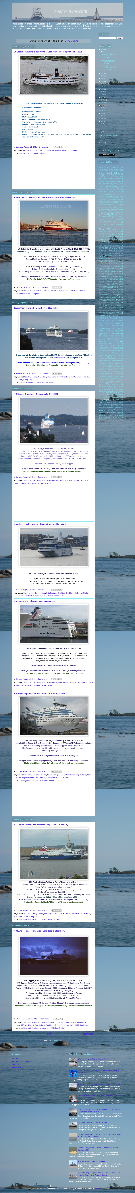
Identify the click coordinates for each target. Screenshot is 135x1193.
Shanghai (115, 368)
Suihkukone (117, 384)
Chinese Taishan (111, 204)
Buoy (121, 194)
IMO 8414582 (114, 257)
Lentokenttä (102, 283)
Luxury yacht (106, 286)
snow (119, 374)
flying (102, 231)
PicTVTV (15, 1058)
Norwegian (117, 327)
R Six (119, 347)
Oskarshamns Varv (30, 150)
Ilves (116, 253)
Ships (89, 775)
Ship (121, 368)
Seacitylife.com (109, 366)
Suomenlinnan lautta (22, 294)
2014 (102, 94)
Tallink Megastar (119, 399)
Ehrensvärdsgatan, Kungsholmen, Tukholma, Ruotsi (43, 1028)
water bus (113, 415)
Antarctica (113, 179)
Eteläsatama (103, 224)
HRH (121, 248)
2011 (102, 102)
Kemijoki (118, 273)
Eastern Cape (113, 219)
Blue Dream (112, 191)
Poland (101, 341)
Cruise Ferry (107, 212)
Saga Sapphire (112, 358)
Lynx (113, 286)
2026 (102, 49)
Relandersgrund (111, 350)
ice (114, 252)
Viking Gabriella (115, 409)
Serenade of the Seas (104, 368)
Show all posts (71, 41)
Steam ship (56, 150)
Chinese (103, 204)
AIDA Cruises (104, 176)
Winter (108, 417)
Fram (110, 231)
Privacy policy (103, 143)
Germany (120, 234)
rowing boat (111, 355)
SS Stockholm (45, 150)
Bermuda (120, 188)
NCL (108, 325)
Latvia (42, 593)
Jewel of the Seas (110, 271)
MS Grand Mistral (114, 312)
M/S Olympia (117, 287)
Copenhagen (104, 207)
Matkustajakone (116, 294)
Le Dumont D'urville (109, 281)
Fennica (101, 226)
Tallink (43, 483)
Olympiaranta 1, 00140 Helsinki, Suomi (38, 781)
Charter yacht (113, 202)
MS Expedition (115, 310)
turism (114, 402)
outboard (116, 336)
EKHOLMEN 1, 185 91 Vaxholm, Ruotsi (38, 383)
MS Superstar (117, 318)
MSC (109, 320)
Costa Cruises (116, 209)
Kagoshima (120, 271)
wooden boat (117, 417)
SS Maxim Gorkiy (105, 379)
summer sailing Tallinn (104, 386)
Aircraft (119, 176)
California (103, 196)
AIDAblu (113, 176)
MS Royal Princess (112, 317)
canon (110, 196)
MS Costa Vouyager (110, 307)
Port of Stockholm (72, 914)
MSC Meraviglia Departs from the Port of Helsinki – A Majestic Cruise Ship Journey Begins (99, 1174)
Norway (108, 327)
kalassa (102, 273)
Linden (108, 284)
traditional (111, 401)
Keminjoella (101, 274)
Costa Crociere (104, 209)
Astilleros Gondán (105, 183)
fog (106, 231)
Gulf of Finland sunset (105, 238)
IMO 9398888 (113, 266)
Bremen (119, 193)
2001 (116, 169)
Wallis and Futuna (115, 410)
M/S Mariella (53, 377)
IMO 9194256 (108, 261)
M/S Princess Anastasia (105, 289)
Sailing (119, 358)
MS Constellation (65, 377)
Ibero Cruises (108, 252)
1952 (115, 165)
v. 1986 (105, 407)
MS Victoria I (19, 685)
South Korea (119, 376)
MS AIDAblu (111, 299)
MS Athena (79, 1022)
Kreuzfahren (120, 274)
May (104, 52)
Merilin (107, 297)
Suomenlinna (109, 388)
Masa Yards (70, 775)
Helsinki (44, 267)
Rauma (23, 483)
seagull (118, 366)
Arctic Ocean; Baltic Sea (105, 181)
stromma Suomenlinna (105, 384)
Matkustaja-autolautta (104, 294)
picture (119, 340)
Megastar (120, 296)
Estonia (59, 683)
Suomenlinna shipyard (108, 391)
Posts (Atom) (59, 1040)
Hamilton (101, 239)
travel (100, 402)
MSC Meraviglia (113, 322)
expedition (118, 224)
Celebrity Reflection (110, 201)
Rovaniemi (101, 355)
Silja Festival (51, 593)
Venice (107, 409)
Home (48, 1034)
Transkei (119, 401)
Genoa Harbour (103, 234)
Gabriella (53, 291)
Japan (113, 270)
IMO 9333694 (61, 480)
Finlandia (114, 229)
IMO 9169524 (104, 260)
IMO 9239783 (104, 263)
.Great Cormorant (103, 165)
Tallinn (49, 685)
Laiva (69, 480)
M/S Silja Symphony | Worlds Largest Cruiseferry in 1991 (39, 693)
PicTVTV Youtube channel (22, 1061)
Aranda (119, 179)
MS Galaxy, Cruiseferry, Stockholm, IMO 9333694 (36, 394)
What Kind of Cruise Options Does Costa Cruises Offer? (109, 67)
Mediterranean (102, 296)
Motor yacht (102, 299)
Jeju (102, 271)
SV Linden (118, 396)
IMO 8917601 (70, 291)
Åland (111, 178)
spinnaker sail (119, 378)
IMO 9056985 (108, 258)
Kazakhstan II (110, 273)
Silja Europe (115, 371)
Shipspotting (120, 370)
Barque (100, 188)
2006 (25, 480)
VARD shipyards (119, 407)
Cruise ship (32, 377)
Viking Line (35, 294)
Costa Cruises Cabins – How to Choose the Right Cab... (109, 61)
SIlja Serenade (28, 778)
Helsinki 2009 (117, 242)
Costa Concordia (118, 207)
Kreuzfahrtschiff (105, 276)
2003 (25, 683)
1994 (100, 169)
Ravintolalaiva (109, 348)
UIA (118, 404)
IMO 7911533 (117, 255)
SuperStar (112, 394)
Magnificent (103, 291)
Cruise (100, 212)
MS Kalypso (115, 313)
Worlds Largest (62, 778)
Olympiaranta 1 (103, 333)
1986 (102, 124)
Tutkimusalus (112, 404)
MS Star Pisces (27, 1025)
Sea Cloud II (115, 365)
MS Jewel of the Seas (82, 377)
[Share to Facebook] (60, 147)
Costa (110, 207)
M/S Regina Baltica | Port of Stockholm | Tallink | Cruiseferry (41, 825)
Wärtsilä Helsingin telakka (113, 412)
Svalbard (101, 397)
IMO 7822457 (108, 255)
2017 (102, 87)
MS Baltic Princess (109, 304)
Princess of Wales (103, 347)
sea (109, 365)
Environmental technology (109, 221)
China (121, 202)
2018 (102, 84)
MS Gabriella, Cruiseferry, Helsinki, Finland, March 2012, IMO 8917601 (45, 197)
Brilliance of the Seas (113, 194)
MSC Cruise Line (116, 320)
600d (121, 175)
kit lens (113, 274)
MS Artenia (112, 300)
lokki (100, 286)
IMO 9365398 (102, 266)
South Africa (111, 376)
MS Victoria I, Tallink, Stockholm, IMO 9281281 (35, 601)
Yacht (111, 418)
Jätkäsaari (120, 270)
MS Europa (107, 310)
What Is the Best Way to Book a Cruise (93, 1059)
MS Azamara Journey (113, 302)
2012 (30, 291)
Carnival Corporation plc (107, 198)
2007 (102, 110)
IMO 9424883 (111, 268)
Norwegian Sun (109, 330)
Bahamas (108, 186)
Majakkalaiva (112, 291)
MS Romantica (87, 683)
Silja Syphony (40, 778)
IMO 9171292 (114, 260)
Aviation (114, 184)
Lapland (112, 279)
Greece (108, 236)
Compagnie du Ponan (117, 206)
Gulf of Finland (116, 236)
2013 (102, 97)
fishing (121, 229)
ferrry (106, 226)
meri (102, 297)
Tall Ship (115, 397)
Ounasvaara (109, 336)
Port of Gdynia (113, 341)
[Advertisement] (54, 172)
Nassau (118, 323)
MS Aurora (103, 302)
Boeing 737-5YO (103, 193)
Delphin (113, 216)
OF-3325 (117, 331)
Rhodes (116, 352)
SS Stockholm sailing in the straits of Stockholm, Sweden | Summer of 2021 (48, 52)
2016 (102, 89)
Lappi (119, 279)
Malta (119, 291)
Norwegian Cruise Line (106, 328)
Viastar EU (16, 1067)
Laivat (49, 775)
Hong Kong (59, 1022)
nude (116, 330)
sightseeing (103, 371)
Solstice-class (102, 376)
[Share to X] (58, 147)
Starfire (118, 381)
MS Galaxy (105, 312)
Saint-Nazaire (119, 363)
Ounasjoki (101, 336)
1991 (25, 1022)
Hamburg (118, 238)
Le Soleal (118, 281)
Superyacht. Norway (108, 396)
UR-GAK (119, 405)
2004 (102, 116)
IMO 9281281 (75, 683)
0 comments (44, 147)
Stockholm (66, 150)
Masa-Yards (69, 1022)
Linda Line (101, 284)
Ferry (110, 227)
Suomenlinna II (108, 389)
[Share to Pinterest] (62, 147)
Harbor (40, 914)
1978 (100, 167)
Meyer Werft (116, 297)
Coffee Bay (107, 206)
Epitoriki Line (102, 222)
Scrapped (103, 365)
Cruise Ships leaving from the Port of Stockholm (36, 308)
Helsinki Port (112, 244)
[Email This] (54, 147)
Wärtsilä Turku (103, 415)
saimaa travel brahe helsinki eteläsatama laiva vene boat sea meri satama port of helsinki (111, 362)
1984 (104, 167)
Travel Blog (107, 402)
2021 (102, 76)
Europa (112, 224)
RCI (115, 348)
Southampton (104, 378)
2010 (25, 377)
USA (100, 407)
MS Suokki (109, 318)
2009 (102, 108)
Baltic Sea (117, 186)
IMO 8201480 (103, 257)
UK (122, 404)
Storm (119, 383)
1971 (119, 165)
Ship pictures (81, 775)
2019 (102, 81)
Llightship (118, 284)
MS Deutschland (105, 309)
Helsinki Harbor (103, 244)
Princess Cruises (115, 345)
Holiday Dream (112, 245)
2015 (102, 92)
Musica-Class (109, 323)
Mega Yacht (112, 296)
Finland (46, 291)
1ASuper (111, 169)
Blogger (98, 1189)
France (116, 231)
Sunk (114, 386)
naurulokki (101, 325)
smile (113, 374)
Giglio (103, 236)
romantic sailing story (108, 353)
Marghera (101, 292)
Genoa (119, 233)
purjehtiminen (113, 347)
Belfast (106, 188)
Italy (107, 270)
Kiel (108, 274)
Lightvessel (118, 283)
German (111, 234)
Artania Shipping (118, 181)
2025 (102, 73)
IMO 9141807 (119, 258)
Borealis (112, 193)
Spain (111, 378)
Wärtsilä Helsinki (103, 414)
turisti (100, 404)
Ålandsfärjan (119, 178)
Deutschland (111, 218)
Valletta (111, 407)
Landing (106, 279)
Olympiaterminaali (117, 333)
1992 (25, 291)
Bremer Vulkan (102, 194)
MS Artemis (104, 300)
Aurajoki (115, 183)
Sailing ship (111, 360)
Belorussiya (112, 188)
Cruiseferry (37, 291)
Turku (49, 483)
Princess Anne (102, 345)
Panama (109, 338)
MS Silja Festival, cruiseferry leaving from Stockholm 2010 (40, 524)
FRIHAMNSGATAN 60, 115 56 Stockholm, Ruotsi (42, 919)
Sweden (74, 150)
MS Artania (119, 299)
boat (119, 191)
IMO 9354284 (117, 265)
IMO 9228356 (119, 261)
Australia (108, 184)
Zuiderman (116, 418)
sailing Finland (102, 360)
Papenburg (117, 338)
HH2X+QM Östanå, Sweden (34, 153)
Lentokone (110, 283)
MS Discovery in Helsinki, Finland (91, 1161)
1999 (105, 169)
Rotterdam (118, 353)
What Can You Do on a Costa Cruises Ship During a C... (109, 55)
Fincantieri (118, 226)
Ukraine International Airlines (108, 405)
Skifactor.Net (17, 1065)
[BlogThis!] (56, 147)
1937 (110, 165)
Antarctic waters (105, 179)
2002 (102, 118)
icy (112, 253)
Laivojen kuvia (78, 480)
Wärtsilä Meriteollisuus (79, 1025)
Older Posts (88, 1034)
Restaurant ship (108, 352)
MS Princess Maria (114, 315)
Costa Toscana (115, 211)
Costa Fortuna (103, 211)
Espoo (110, 222)
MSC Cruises (102, 322)
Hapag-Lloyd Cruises (112, 239)
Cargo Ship (118, 196)
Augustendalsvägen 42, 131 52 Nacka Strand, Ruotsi (44, 596)
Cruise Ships (117, 214)
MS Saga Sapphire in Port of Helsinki (92, 1123)
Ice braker (120, 252)
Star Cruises (40, 1025)
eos (119, 221)
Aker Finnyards (39, 480)
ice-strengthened (105, 253)
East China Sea (103, 219)
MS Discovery (115, 309)
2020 (102, 78)
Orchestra (104, 335)
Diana (119, 218)
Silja (28, 483)
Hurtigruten (103, 250)
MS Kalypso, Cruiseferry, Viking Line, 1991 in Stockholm (39, 931)
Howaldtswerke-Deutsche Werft (108, 248)
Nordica (113, 325)
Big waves (103, 189)
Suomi (121, 392)
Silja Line (61, 593)
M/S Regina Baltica (51, 914)
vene (102, 409)
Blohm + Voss (102, 191)
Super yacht (104, 394)
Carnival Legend (111, 199)
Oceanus (108, 331)
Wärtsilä (84, 593)
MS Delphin (120, 307)
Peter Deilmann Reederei (106, 340)
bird (109, 189)
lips (113, 284)
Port (62, 914)
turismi (119, 402)
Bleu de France (117, 189)
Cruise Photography (118, 212)
